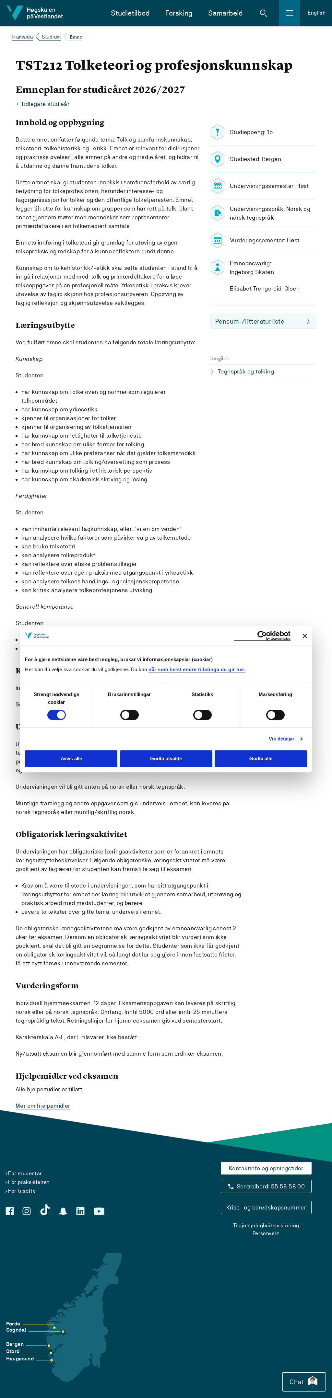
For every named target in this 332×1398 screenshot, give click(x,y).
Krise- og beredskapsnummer (266, 1207)
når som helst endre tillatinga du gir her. (196, 669)
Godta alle (260, 759)
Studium (51, 37)
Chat (296, 1382)
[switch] (129, 715)
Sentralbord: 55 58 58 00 (271, 1186)
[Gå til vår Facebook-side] (9, 1211)
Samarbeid (225, 13)
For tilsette (22, 1191)
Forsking (179, 13)
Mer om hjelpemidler (43, 1105)
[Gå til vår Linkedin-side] (80, 1211)
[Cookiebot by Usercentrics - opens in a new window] (262, 636)
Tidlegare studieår (45, 103)
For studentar (25, 1173)
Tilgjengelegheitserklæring (266, 1225)
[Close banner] (304, 636)
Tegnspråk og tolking (246, 371)
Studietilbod (130, 13)
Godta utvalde (166, 759)
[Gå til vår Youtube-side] (99, 1211)
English (317, 13)
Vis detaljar (281, 738)
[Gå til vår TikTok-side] (45, 1210)
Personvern (266, 1233)
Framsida (22, 37)
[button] (263, 13)
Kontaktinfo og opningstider (266, 1168)
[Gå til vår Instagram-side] (26, 1211)
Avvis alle (71, 759)
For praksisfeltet (28, 1182)
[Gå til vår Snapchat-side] (63, 1211)
